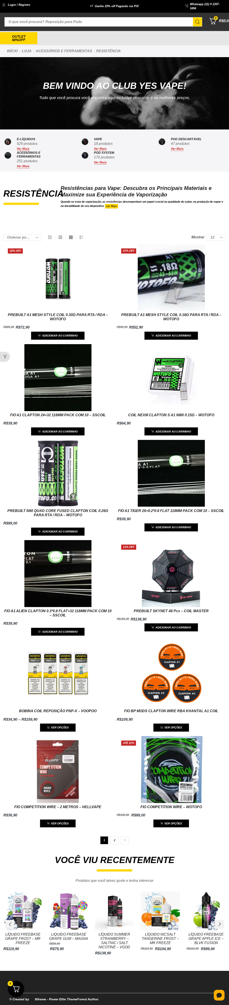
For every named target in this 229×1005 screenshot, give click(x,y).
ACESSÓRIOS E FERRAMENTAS (64, 51)
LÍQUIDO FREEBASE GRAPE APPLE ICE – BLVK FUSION (206, 938)
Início (12, 51)
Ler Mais (111, 206)
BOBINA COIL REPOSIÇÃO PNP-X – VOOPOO (58, 711)
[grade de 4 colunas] (71, 237)
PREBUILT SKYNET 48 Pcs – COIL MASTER (171, 611)
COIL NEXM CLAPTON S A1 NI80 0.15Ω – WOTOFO (171, 415)
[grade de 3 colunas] (60, 237)
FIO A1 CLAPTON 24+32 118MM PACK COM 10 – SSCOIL (58, 415)
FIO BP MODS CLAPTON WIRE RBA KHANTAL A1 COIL (171, 711)
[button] (16, 4)
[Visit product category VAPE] (85, 144)
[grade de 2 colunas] (50, 237)
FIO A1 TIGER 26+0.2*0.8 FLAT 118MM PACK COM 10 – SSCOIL (171, 511)
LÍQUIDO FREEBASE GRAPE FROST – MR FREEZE (22, 938)
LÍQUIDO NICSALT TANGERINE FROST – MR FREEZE (160, 938)
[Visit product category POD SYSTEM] (85, 159)
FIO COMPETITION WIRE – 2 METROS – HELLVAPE (57, 807)
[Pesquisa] (197, 21)
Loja (27, 51)
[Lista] (81, 237)
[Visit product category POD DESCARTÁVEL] (161, 144)
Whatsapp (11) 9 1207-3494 (205, 6)
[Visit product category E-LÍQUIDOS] (7, 144)
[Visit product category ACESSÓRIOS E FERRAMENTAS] (7, 159)
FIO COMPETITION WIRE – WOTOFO (171, 807)
